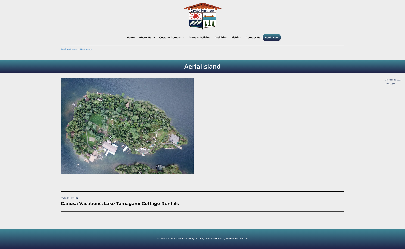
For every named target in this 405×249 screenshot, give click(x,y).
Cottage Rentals (170, 37)
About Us (145, 37)
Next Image (86, 49)
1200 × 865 (390, 84)
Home (131, 37)
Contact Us (253, 37)
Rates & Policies (199, 37)
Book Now (271, 37)
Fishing (236, 37)
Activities (221, 37)
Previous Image (69, 49)
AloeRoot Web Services (237, 238)
